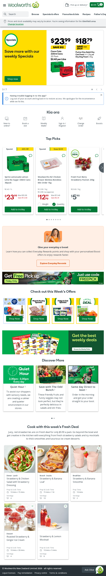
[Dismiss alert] (101, 95)
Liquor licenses (8, 573)
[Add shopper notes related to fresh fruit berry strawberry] (97, 155)
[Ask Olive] (99, 570)
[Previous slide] (97, 89)
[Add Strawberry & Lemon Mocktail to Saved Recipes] (65, 506)
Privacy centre (41, 573)
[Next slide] (101, 89)
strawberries (24, 432)
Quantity (60, 204)
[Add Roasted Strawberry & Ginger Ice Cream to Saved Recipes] (32, 506)
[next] (101, 168)
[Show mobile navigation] (5, 5)
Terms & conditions (58, 573)
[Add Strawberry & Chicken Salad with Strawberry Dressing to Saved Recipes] (32, 448)
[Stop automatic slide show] (92, 89)
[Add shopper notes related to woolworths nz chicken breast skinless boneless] (64, 155)
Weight (45, 204)
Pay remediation (25, 573)
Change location (16, 24)
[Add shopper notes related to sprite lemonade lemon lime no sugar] (30, 155)
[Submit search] (5, 14)
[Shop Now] (14, 310)
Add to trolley (18, 209)
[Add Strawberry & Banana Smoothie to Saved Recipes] (99, 448)
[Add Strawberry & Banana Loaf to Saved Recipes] (65, 448)
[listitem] (51, 418)
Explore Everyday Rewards (53, 263)
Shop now (12, 78)
